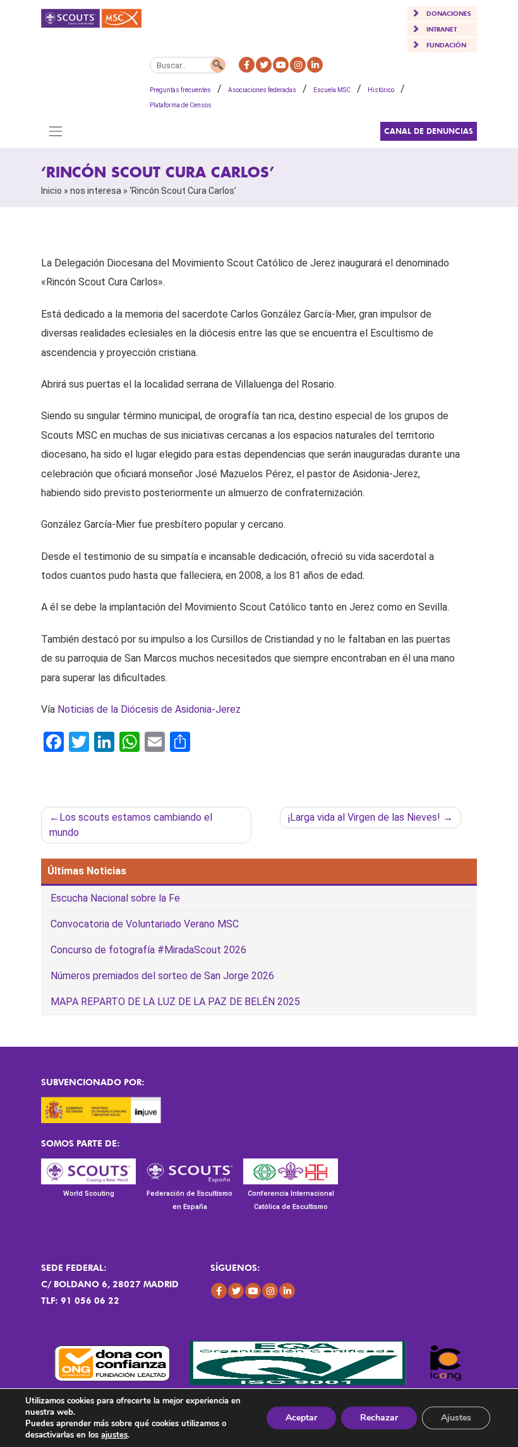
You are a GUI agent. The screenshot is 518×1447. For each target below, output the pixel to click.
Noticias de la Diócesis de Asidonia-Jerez (149, 709)
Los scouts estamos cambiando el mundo (130, 824)
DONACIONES (448, 13)
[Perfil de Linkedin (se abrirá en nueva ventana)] (315, 65)
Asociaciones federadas (262, 89)
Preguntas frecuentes (180, 89)
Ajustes (456, 1418)
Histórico (381, 89)
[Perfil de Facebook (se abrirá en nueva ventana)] (247, 65)
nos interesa (95, 191)
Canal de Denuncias (428, 131)
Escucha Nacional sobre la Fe (115, 898)
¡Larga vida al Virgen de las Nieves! (364, 817)
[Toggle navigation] (55, 131)
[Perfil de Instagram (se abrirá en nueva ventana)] (298, 65)
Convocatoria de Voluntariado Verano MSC (145, 924)
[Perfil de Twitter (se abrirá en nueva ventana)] (264, 65)
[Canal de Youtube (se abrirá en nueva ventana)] (281, 65)
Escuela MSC (332, 89)
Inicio (51, 191)
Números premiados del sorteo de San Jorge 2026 (162, 976)
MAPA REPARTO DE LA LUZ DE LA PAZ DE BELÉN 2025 (175, 1002)
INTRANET (441, 29)
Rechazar (379, 1418)
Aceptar (301, 1418)
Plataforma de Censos (181, 105)
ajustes (114, 1435)
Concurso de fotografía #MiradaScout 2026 (148, 950)
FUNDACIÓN (446, 45)
